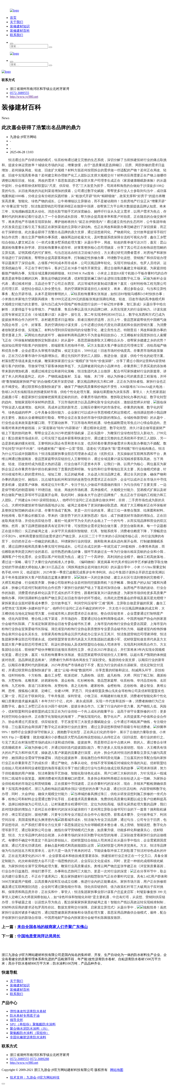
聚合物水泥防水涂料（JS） (29, 1028)
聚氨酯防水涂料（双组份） (29, 1033)
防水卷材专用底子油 (25, 1015)
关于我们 (16, 22)
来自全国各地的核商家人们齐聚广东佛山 (52, 927)
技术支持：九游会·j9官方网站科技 (35, 1077)
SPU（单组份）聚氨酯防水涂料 (33, 1024)
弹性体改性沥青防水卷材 (28, 1011)
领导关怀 (16, 1020)
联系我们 (16, 35)
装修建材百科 (20, 30)
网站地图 (116, 1070)
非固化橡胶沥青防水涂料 (28, 1037)
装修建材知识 (20, 26)
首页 (13, 17)
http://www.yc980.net (24, 96)
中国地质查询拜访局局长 (38, 936)
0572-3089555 (19, 93)
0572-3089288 (39, 1059)
